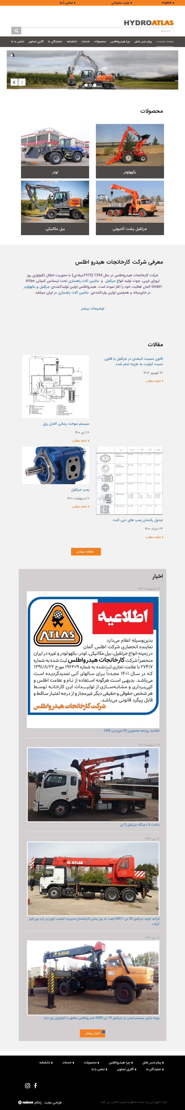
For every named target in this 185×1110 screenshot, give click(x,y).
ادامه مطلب (153, 381)
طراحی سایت (53, 1102)
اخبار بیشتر (92, 1033)
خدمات (67, 1062)
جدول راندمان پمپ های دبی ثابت (138, 520)
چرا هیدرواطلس (119, 1062)
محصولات (90, 1062)
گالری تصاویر (125, 1069)
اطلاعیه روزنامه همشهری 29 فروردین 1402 (131, 730)
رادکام (38, 1102)
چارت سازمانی (120, 2)
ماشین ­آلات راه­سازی (73, 292)
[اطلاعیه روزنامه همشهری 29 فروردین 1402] (93, 659)
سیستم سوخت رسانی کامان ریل (66, 424)
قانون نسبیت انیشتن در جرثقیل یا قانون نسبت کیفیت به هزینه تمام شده (133, 361)
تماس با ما (66, 2)
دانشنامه (44, 1062)
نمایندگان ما (153, 1069)
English (166, 2)
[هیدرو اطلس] (149, 22)
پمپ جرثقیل (80, 489)
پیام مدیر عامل (152, 1062)
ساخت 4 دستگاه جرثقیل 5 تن (140, 824)
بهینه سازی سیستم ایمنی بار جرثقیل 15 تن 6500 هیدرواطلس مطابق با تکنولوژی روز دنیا (102, 1018)
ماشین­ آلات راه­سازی (83, 281)
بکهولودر (29, 287)
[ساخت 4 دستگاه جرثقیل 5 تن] (93, 784)
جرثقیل (110, 281)
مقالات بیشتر (85, 551)
